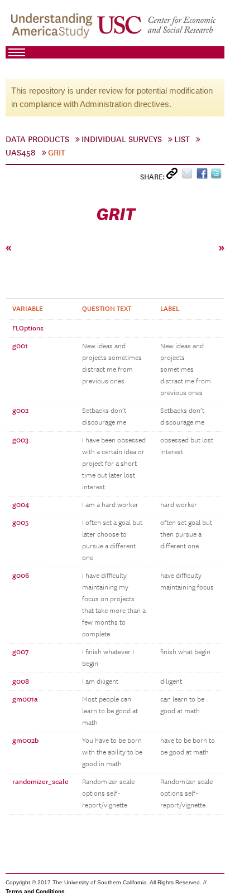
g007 (20, 651)
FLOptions (28, 328)
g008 (20, 681)
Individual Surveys (122, 139)
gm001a (25, 699)
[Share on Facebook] (203, 176)
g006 (20, 575)
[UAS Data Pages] (53, 28)
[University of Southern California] (157, 28)
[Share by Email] (189, 176)
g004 (20, 504)
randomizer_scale (40, 781)
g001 (20, 346)
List (182, 139)
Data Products (37, 139)
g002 (20, 410)
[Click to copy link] (173, 176)
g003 (20, 440)
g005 (20, 522)
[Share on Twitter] (217, 176)
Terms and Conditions (35, 891)
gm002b (25, 740)
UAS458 (21, 153)
